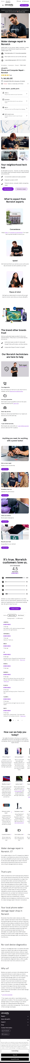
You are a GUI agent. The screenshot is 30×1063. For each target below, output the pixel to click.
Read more (22, 660)
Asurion (3, 1)
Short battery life (19, 834)
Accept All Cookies (15, 1059)
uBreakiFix (8, 1)
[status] (15, 627)
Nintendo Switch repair (6, 812)
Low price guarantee (7, 994)
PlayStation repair (18, 811)
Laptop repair (18, 784)
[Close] (28, 1040)
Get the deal (22, 11)
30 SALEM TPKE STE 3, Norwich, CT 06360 (14, 81)
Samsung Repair (19, 757)
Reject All (15, 1055)
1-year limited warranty (10, 60)
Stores (19, 1)
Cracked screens (6, 834)
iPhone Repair (6, 757)
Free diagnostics (9, 53)
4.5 (11, 75)
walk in (6, 232)
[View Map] (15, 126)
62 (18, 720)
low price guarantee (21, 53)
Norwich (17, 65)
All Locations (4, 65)
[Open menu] (3, 5)
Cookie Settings (15, 1050)
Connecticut (11, 65)
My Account (26, 1)
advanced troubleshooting (16, 391)
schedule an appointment (16, 232)
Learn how (16, 403)
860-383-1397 (8, 78)
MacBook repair (6, 784)
